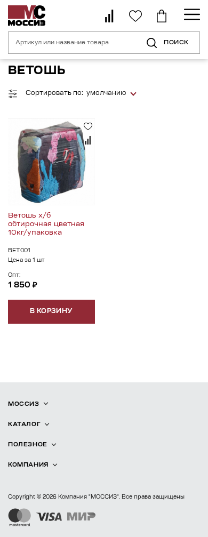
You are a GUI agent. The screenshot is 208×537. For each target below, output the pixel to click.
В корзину (51, 311)
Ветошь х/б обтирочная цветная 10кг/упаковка (46, 224)
